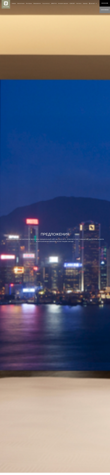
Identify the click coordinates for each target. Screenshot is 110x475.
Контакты (78, 3)
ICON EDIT (72, 3)
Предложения (46, 3)
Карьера (85, 3)
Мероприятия (37, 3)
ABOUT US (54, 3)
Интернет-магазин (63, 3)
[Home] (6, 4)
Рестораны (29, 3)
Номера (14, 3)
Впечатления (20, 3)
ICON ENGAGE (105, 10)
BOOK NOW (105, 3)
